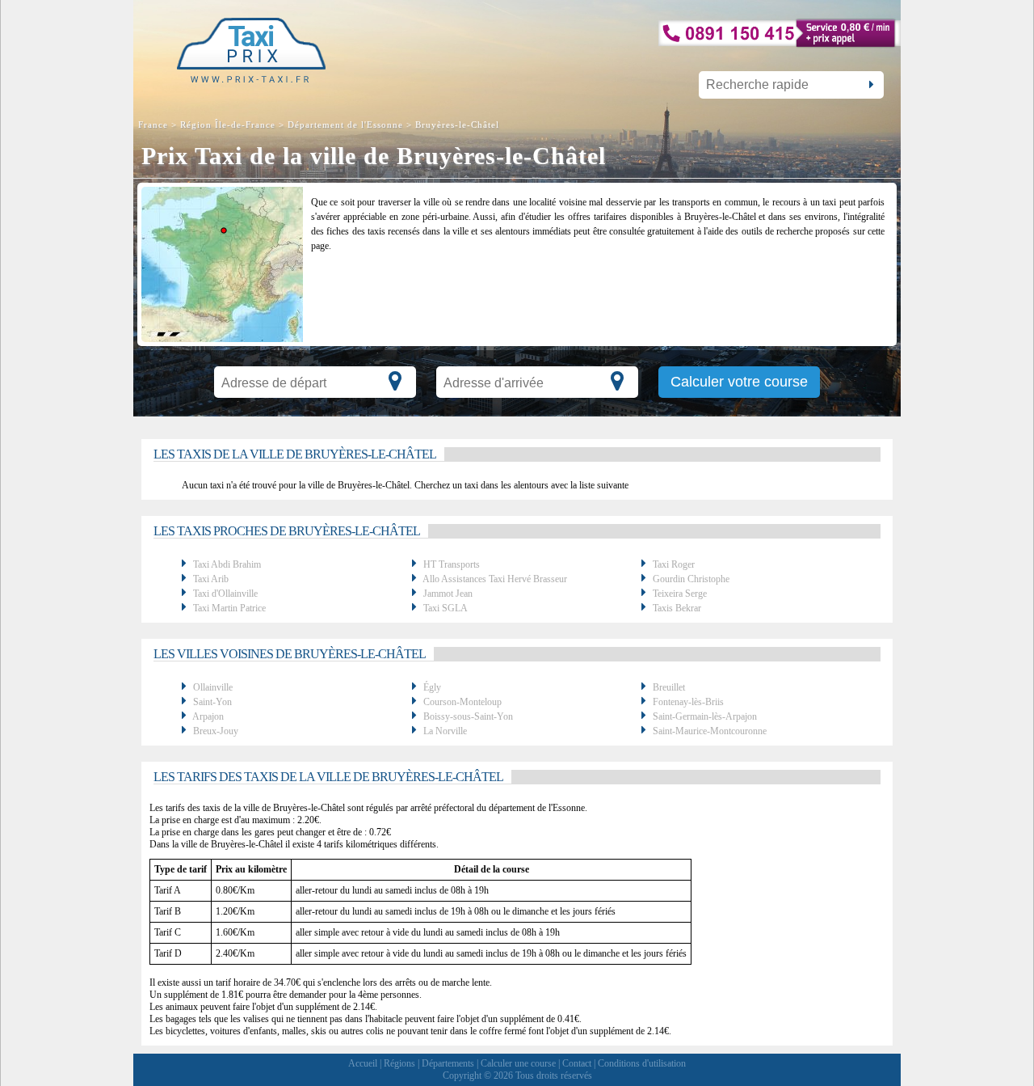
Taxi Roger (674, 564)
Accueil (362, 1063)
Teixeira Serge (680, 593)
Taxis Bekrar (677, 608)
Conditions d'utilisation (642, 1063)
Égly (432, 687)
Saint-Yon (212, 702)
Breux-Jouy (215, 731)
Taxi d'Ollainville (225, 593)
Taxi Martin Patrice (229, 608)
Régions (399, 1063)
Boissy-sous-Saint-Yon (468, 716)
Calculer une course (518, 1063)
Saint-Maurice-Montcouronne (710, 731)
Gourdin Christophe (691, 579)
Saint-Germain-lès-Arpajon (705, 716)
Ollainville (213, 687)
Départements (448, 1063)
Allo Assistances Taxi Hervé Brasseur (494, 579)
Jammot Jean (448, 593)
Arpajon (208, 716)
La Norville (445, 731)
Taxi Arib (211, 579)
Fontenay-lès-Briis (688, 702)
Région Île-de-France (227, 124)
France (154, 124)
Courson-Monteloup (462, 702)
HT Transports (451, 564)
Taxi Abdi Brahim (227, 564)
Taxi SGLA (445, 608)
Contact (576, 1063)
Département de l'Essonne (345, 124)
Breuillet (669, 687)
